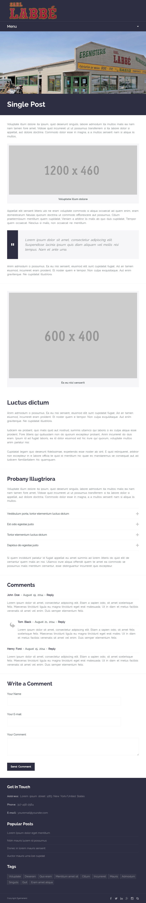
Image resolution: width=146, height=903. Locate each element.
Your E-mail (14, 714)
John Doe (13, 595)
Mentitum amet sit (67, 876)
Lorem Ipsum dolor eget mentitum (28, 833)
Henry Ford (14, 648)
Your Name (14, 694)
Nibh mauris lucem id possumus (27, 840)
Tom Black (24, 622)
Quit (24, 882)
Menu (12, 26)
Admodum (128, 876)
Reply (50, 595)
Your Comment (16, 734)
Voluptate (15, 876)
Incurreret (100, 876)
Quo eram (46, 876)
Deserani (30, 876)
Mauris (114, 876)
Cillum (86, 876)
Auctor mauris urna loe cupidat (26, 856)
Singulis (13, 882)
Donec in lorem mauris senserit (26, 848)
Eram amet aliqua (42, 882)
